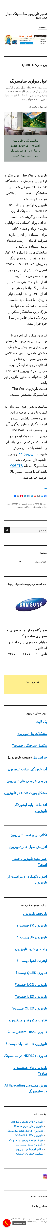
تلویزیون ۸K (27, 454)
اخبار (30, 504)
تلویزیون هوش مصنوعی (29, 1144)
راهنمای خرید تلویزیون (31, 949)
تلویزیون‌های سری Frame (28, 1126)
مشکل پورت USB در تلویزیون (25, 793)
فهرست (42, 27)
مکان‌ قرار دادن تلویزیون (29, 1149)
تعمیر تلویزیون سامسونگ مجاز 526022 (31, 1219)
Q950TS (16, 466)
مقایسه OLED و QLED (29, 1153)
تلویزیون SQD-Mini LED (29, 1135)
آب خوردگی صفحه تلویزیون (27, 769)
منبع (45, 488)
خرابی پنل (40, 757)
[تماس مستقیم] (7, 1223)
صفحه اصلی (38, 1196)
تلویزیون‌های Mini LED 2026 (26, 1121)
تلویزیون (24, 504)
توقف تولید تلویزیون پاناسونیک (26, 1140)
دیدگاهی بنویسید (24, 507)
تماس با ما (32, 681)
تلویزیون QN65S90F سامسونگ (25, 1130)
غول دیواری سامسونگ (28, 81)
